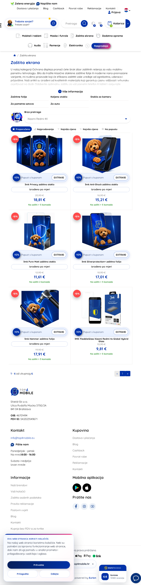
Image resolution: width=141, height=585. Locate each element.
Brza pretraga (32, 112)
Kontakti (110, 8)
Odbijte (55, 573)
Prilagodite (23, 573)
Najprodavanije (45, 129)
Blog (45, 8)
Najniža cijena (68, 129)
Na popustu (111, 129)
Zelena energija (25, 3)
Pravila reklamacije (22, 503)
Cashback (58, 8)
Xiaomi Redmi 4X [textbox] (38, 118)
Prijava (116, 12)
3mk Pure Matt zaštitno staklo (39, 261)
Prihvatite (39, 565)
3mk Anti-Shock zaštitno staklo (101, 184)
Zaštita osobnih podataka (26, 497)
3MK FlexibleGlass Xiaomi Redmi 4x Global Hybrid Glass (101, 340)
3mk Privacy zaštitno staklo (39, 184)
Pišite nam (22, 444)
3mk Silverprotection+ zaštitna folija (101, 261)
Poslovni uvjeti (19, 510)
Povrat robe (76, 8)
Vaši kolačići (18, 491)
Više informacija (72, 91)
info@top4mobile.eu (23, 438)
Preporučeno (23, 129)
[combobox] (77, 119)
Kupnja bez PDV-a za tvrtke (27, 528)
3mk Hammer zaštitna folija (39, 338)
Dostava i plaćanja (28, 8)
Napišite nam (48, 3)
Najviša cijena (90, 129)
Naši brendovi (19, 485)
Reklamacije (94, 8)
